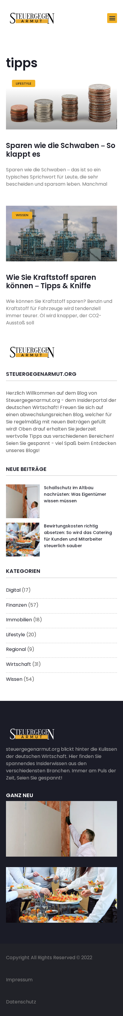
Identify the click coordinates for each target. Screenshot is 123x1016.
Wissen (14, 679)
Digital (13, 590)
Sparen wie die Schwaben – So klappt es (60, 150)
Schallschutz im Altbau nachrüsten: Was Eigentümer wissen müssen (75, 494)
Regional (16, 649)
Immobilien (19, 620)
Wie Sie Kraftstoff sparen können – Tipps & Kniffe (51, 282)
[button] (112, 18)
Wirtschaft (18, 664)
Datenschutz (21, 1002)
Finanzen (16, 605)
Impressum (19, 980)
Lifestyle (15, 634)
